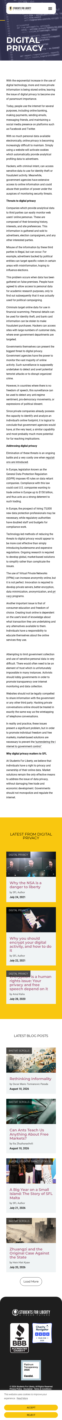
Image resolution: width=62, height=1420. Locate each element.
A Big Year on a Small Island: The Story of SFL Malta (31, 1193)
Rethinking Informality (30, 1079)
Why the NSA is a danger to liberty (25, 885)
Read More (22, 1398)
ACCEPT (31, 1407)
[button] (50, 8)
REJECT (31, 1415)
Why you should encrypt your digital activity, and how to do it (30, 944)
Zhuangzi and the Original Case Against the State (29, 1253)
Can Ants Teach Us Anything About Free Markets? (29, 1134)
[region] (31, 1405)
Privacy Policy (16, 1389)
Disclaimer (28, 1389)
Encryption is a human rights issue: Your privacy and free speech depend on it (30, 982)
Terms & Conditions (42, 1389)
